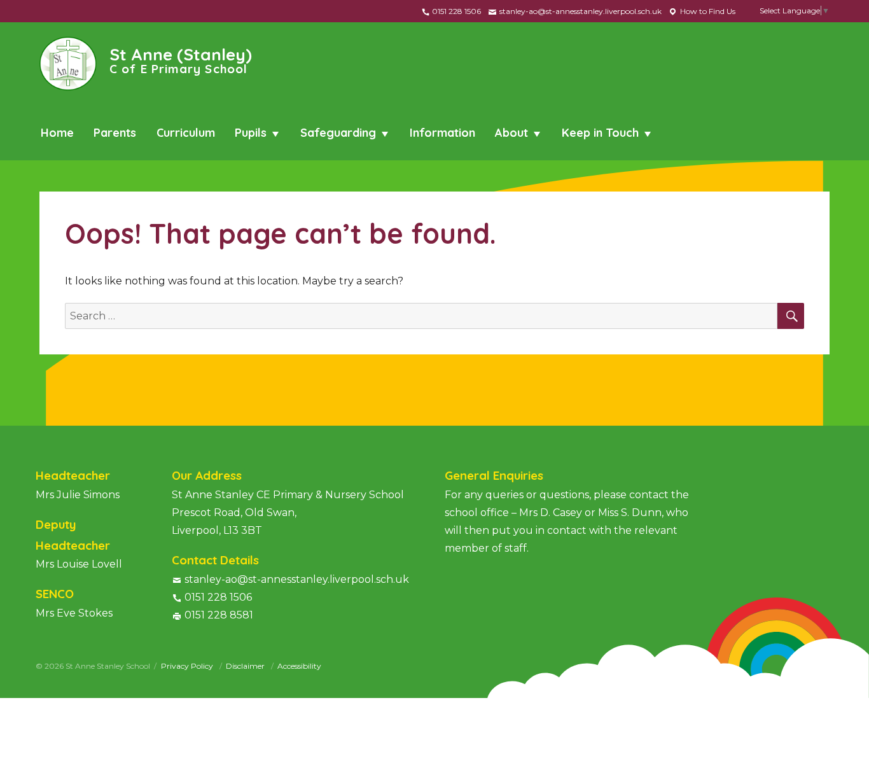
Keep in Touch (600, 132)
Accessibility (299, 666)
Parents (115, 132)
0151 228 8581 (218, 615)
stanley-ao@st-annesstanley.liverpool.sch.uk (579, 11)
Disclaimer (246, 666)
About (511, 132)
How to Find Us (706, 11)
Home (57, 132)
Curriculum (185, 132)
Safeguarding (338, 132)
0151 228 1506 (455, 11)
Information (442, 132)
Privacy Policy (188, 666)
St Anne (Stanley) (180, 59)
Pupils (251, 132)
